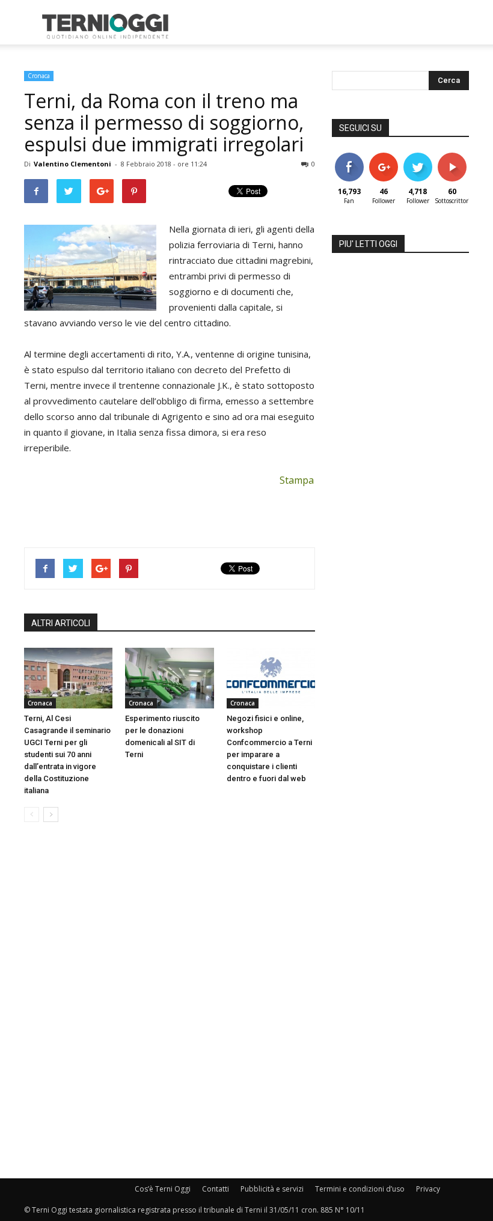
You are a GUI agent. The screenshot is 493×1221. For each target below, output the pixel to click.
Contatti (215, 1189)
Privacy (428, 1189)
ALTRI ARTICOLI (60, 623)
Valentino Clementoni (72, 163)
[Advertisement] (327, 26)
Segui (383, 157)
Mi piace (349, 157)
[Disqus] (169, 1001)
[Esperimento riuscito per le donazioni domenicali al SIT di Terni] (169, 678)
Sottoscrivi (458, 157)
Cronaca (39, 76)
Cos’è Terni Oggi (163, 1189)
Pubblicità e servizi (272, 1189)
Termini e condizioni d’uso (360, 1189)
